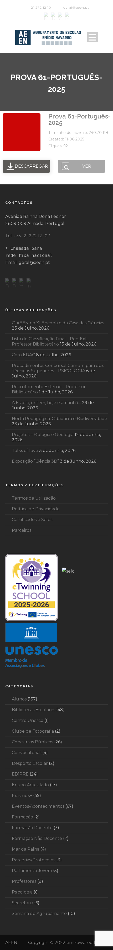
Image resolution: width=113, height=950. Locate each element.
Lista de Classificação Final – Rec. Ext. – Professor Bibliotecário (51, 341)
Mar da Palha (25, 849)
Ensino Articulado (30, 784)
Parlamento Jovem (32, 870)
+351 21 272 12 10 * (32, 235)
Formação (22, 817)
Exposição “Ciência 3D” (35, 461)
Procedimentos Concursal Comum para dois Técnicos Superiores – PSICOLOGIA (58, 368)
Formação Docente (32, 827)
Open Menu (92, 37)
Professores (24, 881)
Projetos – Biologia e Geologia (43, 434)
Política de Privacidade (36, 508)
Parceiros (21, 530)
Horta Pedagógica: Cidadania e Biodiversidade (59, 418)
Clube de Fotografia (33, 731)
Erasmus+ (22, 795)
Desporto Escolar (30, 763)
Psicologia (22, 892)
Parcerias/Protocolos (33, 859)
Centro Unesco (27, 720)
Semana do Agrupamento (39, 913)
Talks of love (25, 450)
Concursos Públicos (32, 741)
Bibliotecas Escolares (33, 709)
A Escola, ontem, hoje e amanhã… (46, 402)
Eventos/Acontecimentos (38, 806)
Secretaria (22, 902)
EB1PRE (20, 774)
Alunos (19, 699)
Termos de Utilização (34, 498)
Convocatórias (26, 752)
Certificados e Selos (32, 519)
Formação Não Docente (37, 838)
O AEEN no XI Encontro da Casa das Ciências (58, 322)
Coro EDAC (23, 354)
